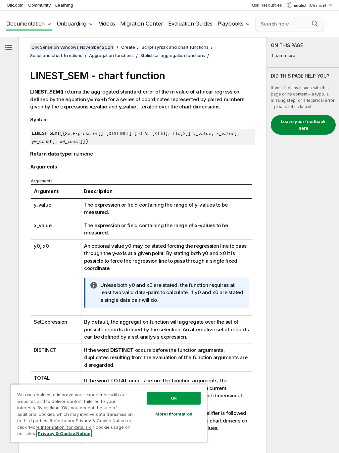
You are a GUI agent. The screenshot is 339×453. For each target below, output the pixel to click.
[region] (109, 413)
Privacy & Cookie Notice (64, 433)
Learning (64, 5)
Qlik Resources (267, 5)
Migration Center (141, 23)
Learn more (283, 55)
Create (128, 47)
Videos (107, 23)
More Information (173, 414)
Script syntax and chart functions (175, 47)
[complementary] (303, 245)
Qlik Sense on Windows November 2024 (72, 47)
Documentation (25, 23)
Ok (174, 398)
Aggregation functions (111, 55)
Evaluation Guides (190, 23)
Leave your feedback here (303, 125)
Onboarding (72, 23)
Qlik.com (15, 5)
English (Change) (310, 5)
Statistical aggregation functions (172, 55)
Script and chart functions (56, 55)
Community (39, 5)
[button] (315, 23)
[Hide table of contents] (8, 47)
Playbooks (231, 23)
